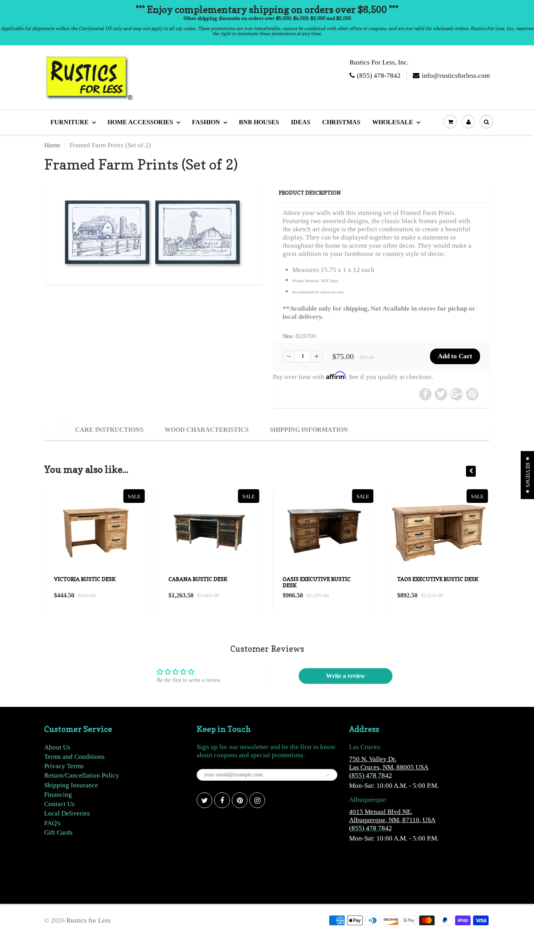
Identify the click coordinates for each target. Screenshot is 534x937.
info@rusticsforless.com (456, 75)
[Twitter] (204, 800)
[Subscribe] (327, 775)
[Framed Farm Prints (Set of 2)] (152, 233)
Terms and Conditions (74, 756)
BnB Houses (259, 122)
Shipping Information (309, 429)
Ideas (300, 122)
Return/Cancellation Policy (81, 775)
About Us (57, 747)
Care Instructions (109, 429)
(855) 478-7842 (379, 75)
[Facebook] (222, 800)
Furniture (69, 122)
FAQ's (52, 823)
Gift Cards (58, 832)
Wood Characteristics (207, 429)
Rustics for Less (88, 920)
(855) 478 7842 (370, 775)
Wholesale (392, 122)
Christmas (341, 122)
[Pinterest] (239, 800)
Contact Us (59, 804)
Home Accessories (140, 122)
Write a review (345, 675)
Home (52, 145)
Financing (58, 794)
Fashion (206, 122)
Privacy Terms (64, 766)
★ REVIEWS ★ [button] (527, 475)
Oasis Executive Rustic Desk (317, 582)
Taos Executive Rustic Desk (437, 579)
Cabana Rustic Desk (198, 579)
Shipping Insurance (71, 785)
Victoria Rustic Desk (85, 579)
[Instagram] (257, 800)
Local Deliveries (67, 813)
